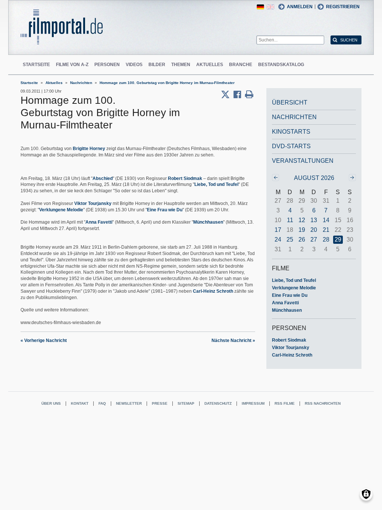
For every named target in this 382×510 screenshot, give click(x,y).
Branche (240, 64)
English (270, 7)
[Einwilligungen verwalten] (366, 494)
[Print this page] (249, 94)
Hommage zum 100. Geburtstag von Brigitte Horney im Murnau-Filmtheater (167, 83)
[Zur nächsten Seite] (352, 177)
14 (326, 220)
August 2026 (314, 178)
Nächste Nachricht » (233, 340)
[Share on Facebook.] (239, 94)
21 (326, 230)
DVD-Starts (291, 146)
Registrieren (343, 6)
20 (313, 230)
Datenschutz (218, 403)
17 (278, 230)
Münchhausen (208, 222)
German (260, 7)
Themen (180, 64)
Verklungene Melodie (61, 209)
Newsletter (129, 403)
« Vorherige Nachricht (44, 340)
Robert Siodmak (185, 178)
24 (278, 239)
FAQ (102, 403)
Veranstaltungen (303, 161)
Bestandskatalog (281, 64)
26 (301, 239)
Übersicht (289, 102)
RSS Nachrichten (323, 403)
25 (289, 239)
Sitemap (186, 403)
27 (313, 239)
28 (326, 239)
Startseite (36, 64)
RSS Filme (285, 403)
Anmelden (300, 6)
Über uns (51, 403)
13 (313, 220)
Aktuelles (209, 64)
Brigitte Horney (89, 148)
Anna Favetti (98, 222)
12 (301, 220)
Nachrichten (81, 83)
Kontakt (79, 403)
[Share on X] (227, 94)
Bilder (156, 64)
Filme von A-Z (72, 64)
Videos (134, 64)
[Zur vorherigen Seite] (275, 177)
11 (290, 220)
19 (301, 230)
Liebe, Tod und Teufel (216, 184)
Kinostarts (291, 131)
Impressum (253, 403)
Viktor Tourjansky (93, 203)
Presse (159, 403)
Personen (107, 64)
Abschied (103, 178)
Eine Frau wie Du (164, 209)
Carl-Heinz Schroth (213, 291)
